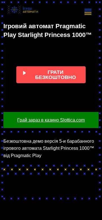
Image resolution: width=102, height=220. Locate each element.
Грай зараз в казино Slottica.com (51, 120)
